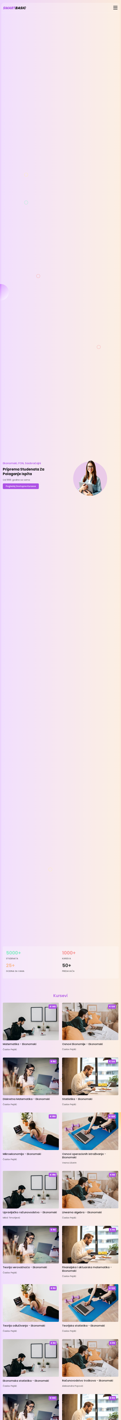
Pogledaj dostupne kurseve (21, 486)
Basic (14, 7)
